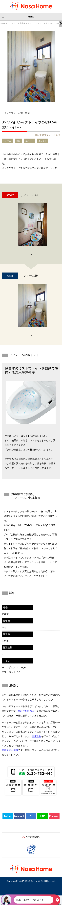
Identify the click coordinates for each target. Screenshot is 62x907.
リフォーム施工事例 (16, 23)
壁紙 (18, 141)
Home (2, 23)
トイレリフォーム (35, 23)
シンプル (7, 141)
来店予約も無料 (10, 750)
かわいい (29, 141)
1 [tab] (31, 254)
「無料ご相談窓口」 (26, 711)
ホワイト (42, 141)
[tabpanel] (33, 226)
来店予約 (36, 736)
